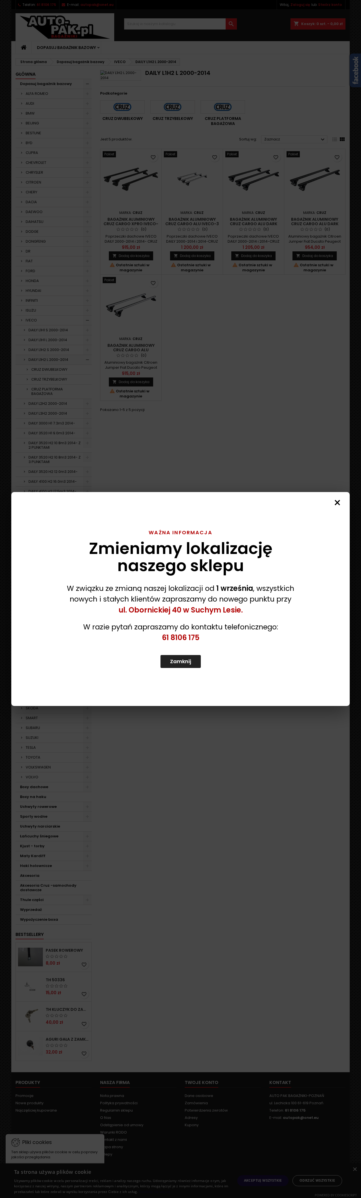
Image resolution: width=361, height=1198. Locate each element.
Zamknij (180, 661)
